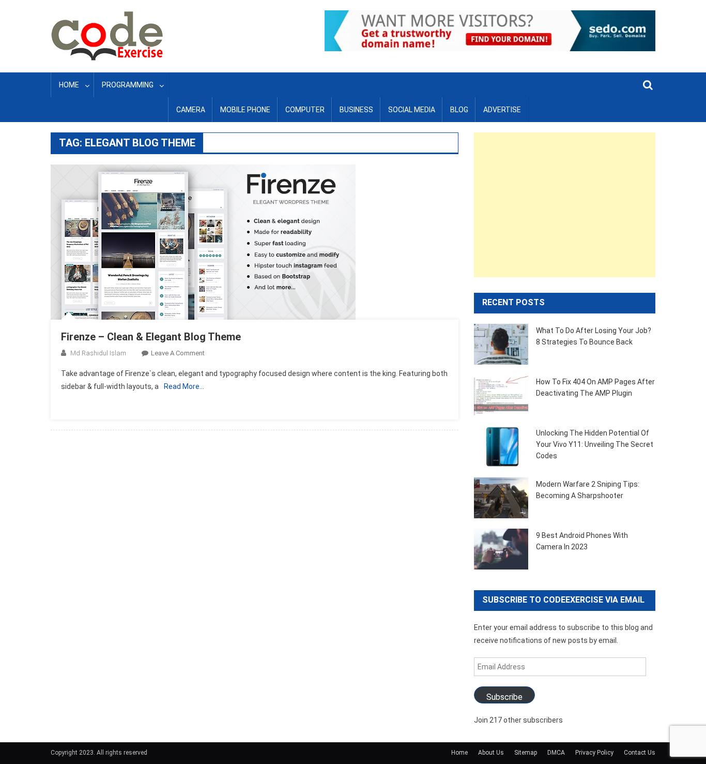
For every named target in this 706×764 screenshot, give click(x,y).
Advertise (502, 110)
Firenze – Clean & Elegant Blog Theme (151, 337)
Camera (190, 110)
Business (356, 110)
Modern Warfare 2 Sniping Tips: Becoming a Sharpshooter (587, 490)
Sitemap (525, 752)
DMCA (556, 752)
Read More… (184, 386)
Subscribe (504, 697)
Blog (459, 110)
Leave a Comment (178, 353)
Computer (305, 110)
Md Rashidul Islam (98, 353)
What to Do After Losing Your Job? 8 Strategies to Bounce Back (593, 336)
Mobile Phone (245, 110)
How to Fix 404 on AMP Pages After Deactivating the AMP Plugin (595, 387)
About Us (491, 752)
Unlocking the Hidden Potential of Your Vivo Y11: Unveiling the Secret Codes (594, 444)
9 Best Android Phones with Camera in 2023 (582, 541)
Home (69, 85)
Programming (128, 85)
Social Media (411, 110)
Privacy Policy (594, 752)
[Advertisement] (564, 204)
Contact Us (639, 752)
